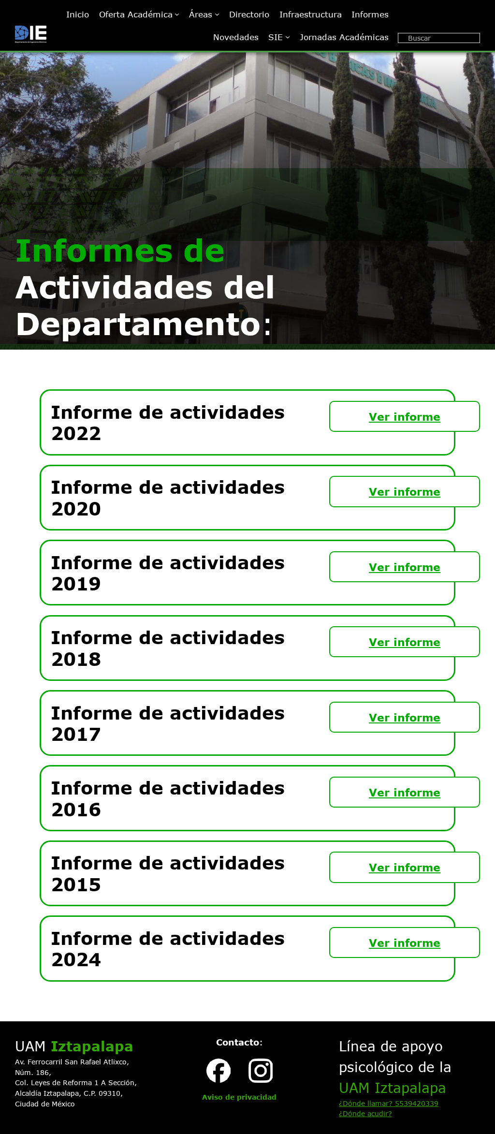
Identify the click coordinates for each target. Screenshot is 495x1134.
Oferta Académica (136, 14)
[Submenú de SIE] (287, 36)
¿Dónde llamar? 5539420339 (388, 1103)
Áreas (200, 14)
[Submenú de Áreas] (217, 14)
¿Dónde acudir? (365, 1113)
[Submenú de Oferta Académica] (177, 14)
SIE (275, 37)
